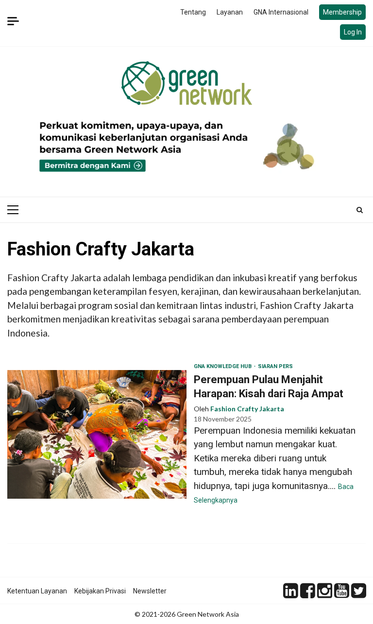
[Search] (360, 210)
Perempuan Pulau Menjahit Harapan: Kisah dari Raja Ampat (96, 434)
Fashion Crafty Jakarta (247, 409)
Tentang (193, 12)
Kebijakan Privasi (100, 591)
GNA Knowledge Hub (223, 366)
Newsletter (150, 591)
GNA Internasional (281, 12)
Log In (353, 32)
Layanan (230, 12)
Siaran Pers (275, 366)
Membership (342, 12)
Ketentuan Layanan (37, 591)
